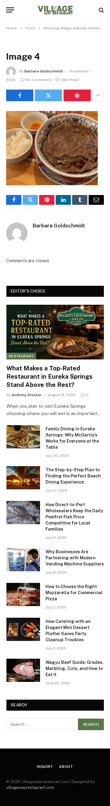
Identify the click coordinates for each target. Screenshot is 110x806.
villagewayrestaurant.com (30, 787)
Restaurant (21, 356)
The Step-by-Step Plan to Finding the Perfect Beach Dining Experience (73, 475)
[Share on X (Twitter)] (48, 95)
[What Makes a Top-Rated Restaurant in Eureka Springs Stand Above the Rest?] (55, 332)
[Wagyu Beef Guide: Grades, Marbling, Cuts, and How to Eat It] (23, 670)
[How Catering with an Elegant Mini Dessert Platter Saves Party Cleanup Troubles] (23, 629)
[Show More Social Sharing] (98, 95)
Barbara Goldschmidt (43, 71)
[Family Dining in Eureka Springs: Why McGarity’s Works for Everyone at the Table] (23, 436)
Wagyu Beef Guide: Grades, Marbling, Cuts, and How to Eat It (75, 668)
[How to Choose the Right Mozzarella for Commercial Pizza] (23, 594)
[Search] (100, 10)
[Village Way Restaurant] (55, 10)
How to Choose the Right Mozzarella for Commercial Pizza (74, 592)
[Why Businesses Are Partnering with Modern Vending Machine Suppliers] (23, 559)
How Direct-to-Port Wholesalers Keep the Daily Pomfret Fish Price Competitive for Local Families (74, 517)
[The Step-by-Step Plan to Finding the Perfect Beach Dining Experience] (23, 477)
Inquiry (45, 766)
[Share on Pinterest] (77, 95)
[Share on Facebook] (19, 95)
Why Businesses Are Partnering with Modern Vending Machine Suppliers (75, 557)
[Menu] (10, 10)
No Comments (39, 80)
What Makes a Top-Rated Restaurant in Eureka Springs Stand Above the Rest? (49, 376)
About (66, 766)
